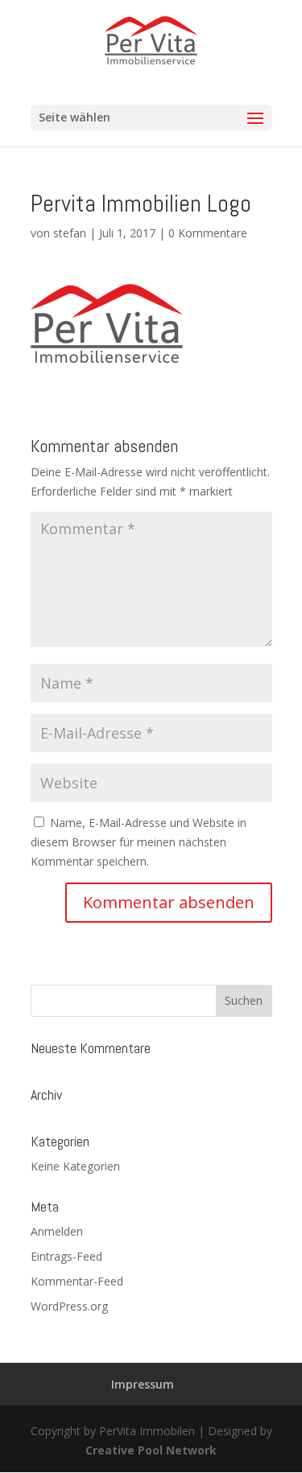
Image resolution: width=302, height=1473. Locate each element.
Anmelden (57, 1231)
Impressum (142, 1384)
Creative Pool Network (151, 1450)
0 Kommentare (207, 233)
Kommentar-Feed (77, 1281)
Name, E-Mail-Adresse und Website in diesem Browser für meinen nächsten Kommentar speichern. (138, 842)
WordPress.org (69, 1306)
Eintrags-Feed (66, 1256)
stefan (69, 233)
